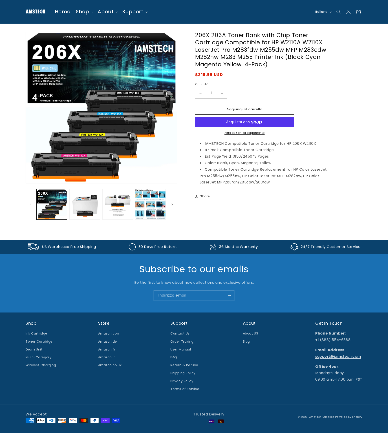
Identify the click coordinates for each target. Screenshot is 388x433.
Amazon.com (109, 333)
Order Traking (182, 341)
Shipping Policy (183, 373)
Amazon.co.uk (110, 365)
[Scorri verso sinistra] (30, 204)
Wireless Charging (41, 365)
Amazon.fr (106, 349)
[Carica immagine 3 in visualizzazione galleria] (117, 204)
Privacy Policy (181, 381)
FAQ (173, 357)
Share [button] (205, 196)
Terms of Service (184, 389)
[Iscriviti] (229, 295)
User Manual (180, 349)
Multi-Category (38, 357)
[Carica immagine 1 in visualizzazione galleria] (52, 204)
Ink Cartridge (36, 333)
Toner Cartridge (39, 341)
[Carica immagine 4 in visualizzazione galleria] (150, 204)
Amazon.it (106, 357)
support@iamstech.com (338, 356)
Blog (246, 341)
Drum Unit (34, 349)
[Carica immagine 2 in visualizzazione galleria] (84, 204)
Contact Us (180, 333)
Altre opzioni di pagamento (245, 133)
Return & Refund (184, 365)
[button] (84, 12)
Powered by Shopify (348, 417)
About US (250, 333)
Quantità (201, 84)
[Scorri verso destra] (172, 204)
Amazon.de (107, 341)
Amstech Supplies (321, 417)
